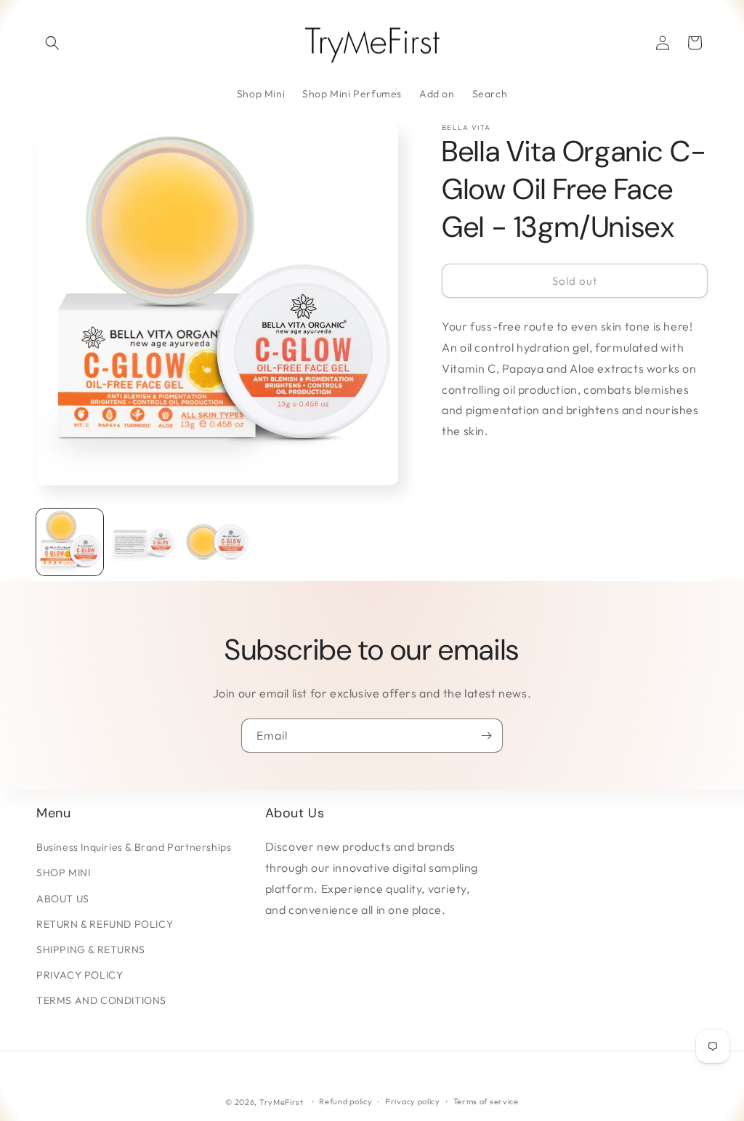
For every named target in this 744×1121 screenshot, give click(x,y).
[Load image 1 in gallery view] (69, 542)
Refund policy (345, 1101)
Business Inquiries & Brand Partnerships (133, 847)
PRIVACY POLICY (79, 975)
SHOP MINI (63, 872)
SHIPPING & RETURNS (90, 949)
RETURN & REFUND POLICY (104, 924)
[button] (52, 43)
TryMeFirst (281, 1102)
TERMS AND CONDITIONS (101, 1000)
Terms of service (486, 1101)
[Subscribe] (486, 736)
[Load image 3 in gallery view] (217, 542)
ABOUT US (62, 898)
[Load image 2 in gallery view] (143, 542)
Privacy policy (412, 1101)
